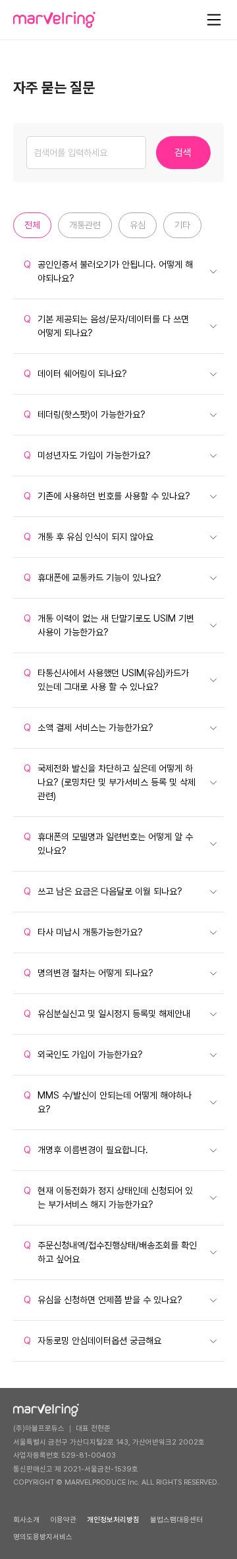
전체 (32, 225)
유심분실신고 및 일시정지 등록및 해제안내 (107, 1013)
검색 (183, 153)
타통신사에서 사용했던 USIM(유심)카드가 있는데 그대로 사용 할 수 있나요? (106, 680)
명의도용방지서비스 (42, 1537)
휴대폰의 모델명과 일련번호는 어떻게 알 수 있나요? (108, 843)
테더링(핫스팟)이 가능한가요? (84, 414)
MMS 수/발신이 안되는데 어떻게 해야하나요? (108, 1102)
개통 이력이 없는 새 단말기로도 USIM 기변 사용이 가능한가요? (109, 625)
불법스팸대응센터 (176, 1520)
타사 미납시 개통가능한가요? (83, 932)
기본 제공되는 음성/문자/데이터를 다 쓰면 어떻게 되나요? (106, 326)
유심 (137, 225)
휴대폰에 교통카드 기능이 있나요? (92, 577)
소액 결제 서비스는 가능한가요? (88, 727)
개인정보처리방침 (113, 1520)
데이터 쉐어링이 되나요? (75, 373)
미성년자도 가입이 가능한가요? (87, 455)
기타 (182, 225)
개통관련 (85, 225)
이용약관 (63, 1520)
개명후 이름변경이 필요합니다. (86, 1150)
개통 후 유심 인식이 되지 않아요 (88, 537)
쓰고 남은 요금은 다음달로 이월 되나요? (103, 891)
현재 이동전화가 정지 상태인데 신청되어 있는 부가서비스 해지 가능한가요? (108, 1197)
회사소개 (26, 1520)
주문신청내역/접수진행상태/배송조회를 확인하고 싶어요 (110, 1252)
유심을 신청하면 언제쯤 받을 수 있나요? (103, 1300)
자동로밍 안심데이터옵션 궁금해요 (92, 1340)
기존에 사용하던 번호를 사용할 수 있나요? (107, 496)
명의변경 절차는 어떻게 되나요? (88, 973)
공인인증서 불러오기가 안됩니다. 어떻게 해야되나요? (108, 271)
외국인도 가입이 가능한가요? (83, 1054)
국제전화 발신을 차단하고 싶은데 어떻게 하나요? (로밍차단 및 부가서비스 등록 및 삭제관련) (110, 782)
